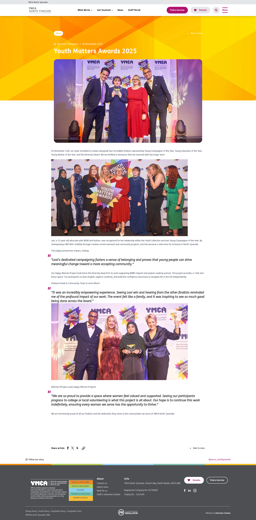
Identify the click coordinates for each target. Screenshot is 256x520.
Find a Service (217, 480)
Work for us (102, 490)
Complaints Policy (58, 511)
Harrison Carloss (222, 513)
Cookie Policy (43, 511)
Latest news (102, 487)
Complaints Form (74, 511)
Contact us (102, 483)
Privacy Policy (31, 511)
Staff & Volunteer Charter (108, 494)
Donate (203, 10)
